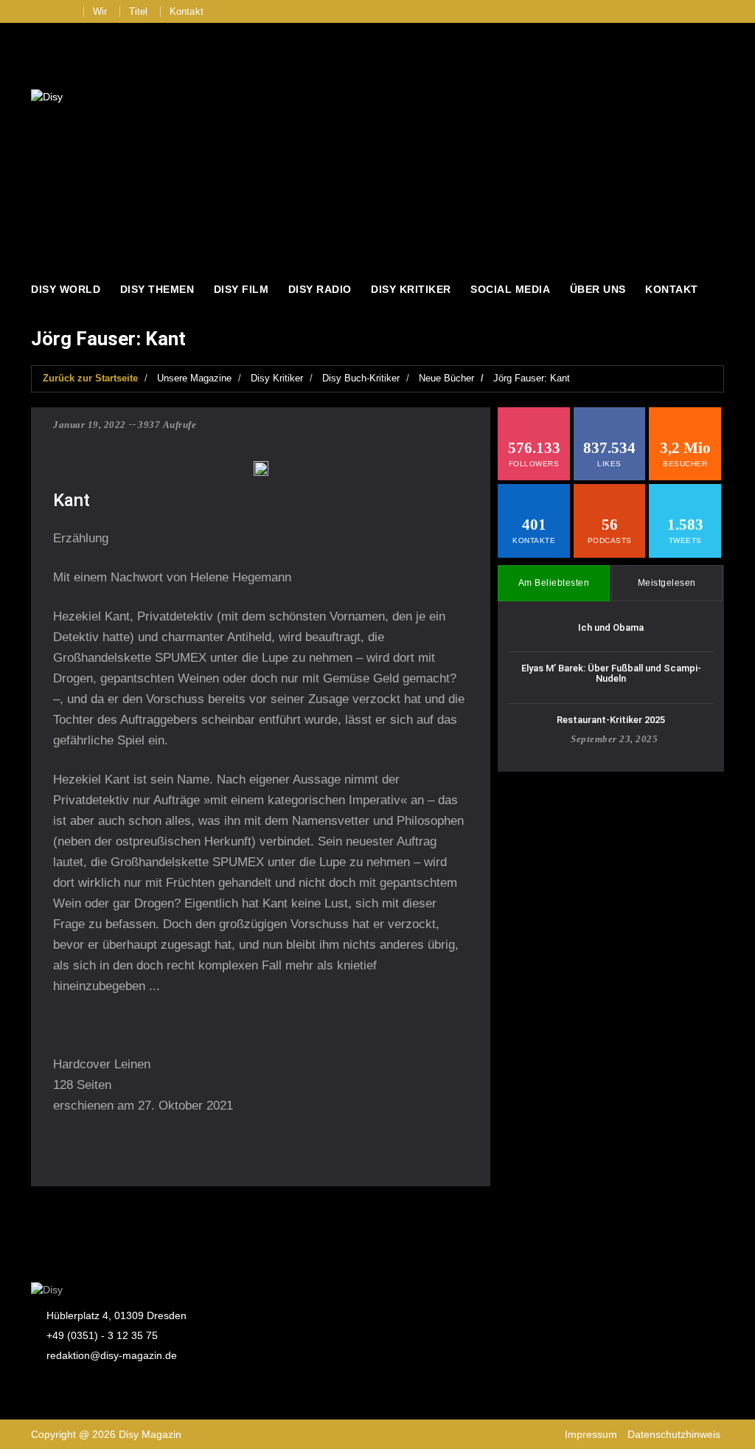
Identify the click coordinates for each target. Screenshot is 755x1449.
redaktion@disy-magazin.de (111, 1355)
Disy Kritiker (411, 289)
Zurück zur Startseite (90, 378)
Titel (138, 11)
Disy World (65, 289)
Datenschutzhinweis (673, 1434)
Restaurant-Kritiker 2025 (611, 719)
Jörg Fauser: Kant (531, 378)
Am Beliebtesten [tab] (554, 583)
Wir (100, 11)
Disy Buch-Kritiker (361, 378)
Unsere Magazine (194, 378)
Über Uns (598, 289)
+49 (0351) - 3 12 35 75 (102, 1335)
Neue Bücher (446, 378)
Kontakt (186, 11)
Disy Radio (320, 289)
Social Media (510, 289)
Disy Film (241, 289)
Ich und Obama (611, 627)
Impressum (591, 1434)
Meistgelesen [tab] (667, 583)
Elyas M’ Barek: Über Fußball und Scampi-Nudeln (611, 673)
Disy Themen (157, 289)
